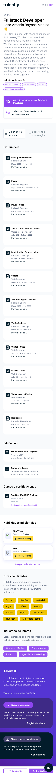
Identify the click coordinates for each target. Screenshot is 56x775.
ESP (51, 5)
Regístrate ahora (36, 723)
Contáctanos (38, 754)
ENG (44, 5)
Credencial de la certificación (23, 505)
